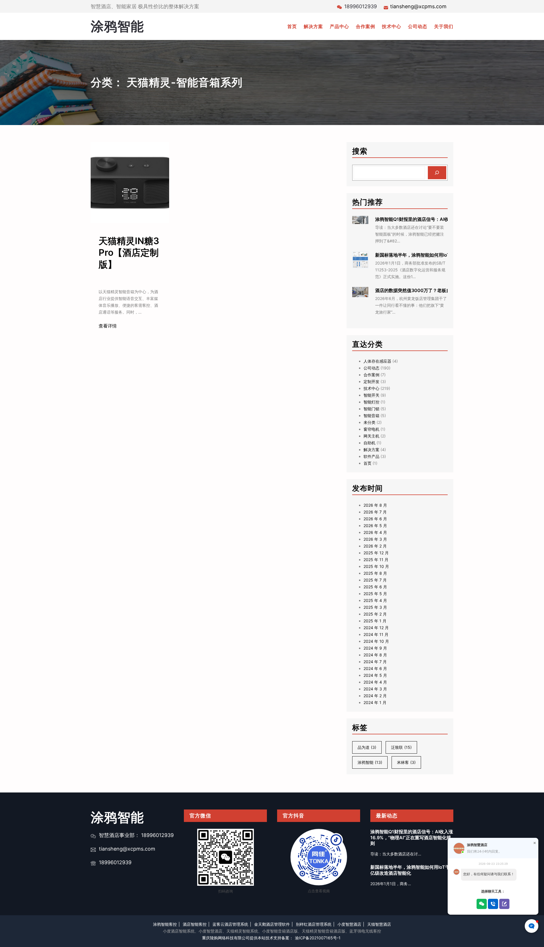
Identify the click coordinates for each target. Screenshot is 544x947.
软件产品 (371, 456)
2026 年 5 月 (375, 525)
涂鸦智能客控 (165, 924)
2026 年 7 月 (375, 512)
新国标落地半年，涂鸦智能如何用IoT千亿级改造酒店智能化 (435, 255)
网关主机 (371, 436)
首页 (367, 463)
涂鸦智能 (117, 26)
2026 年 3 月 (375, 539)
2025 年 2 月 (375, 614)
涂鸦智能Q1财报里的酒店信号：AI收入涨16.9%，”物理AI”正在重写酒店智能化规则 (411, 837)
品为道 (367, 747)
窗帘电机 (371, 429)
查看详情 (108, 326)
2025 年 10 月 (376, 566)
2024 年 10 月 (376, 641)
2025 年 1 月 (375, 620)
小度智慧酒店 (349, 924)
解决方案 (371, 449)
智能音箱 (371, 415)
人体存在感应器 (377, 361)
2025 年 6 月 (375, 586)
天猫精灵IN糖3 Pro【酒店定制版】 (129, 252)
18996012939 (115, 862)
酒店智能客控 (195, 924)
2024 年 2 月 (375, 695)
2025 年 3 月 (375, 607)
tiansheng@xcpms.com (418, 6)
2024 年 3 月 (375, 688)
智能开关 (371, 395)
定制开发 (371, 381)
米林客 (406, 762)
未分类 (369, 422)
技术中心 (371, 388)
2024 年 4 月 (375, 682)
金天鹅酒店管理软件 (272, 924)
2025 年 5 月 (375, 593)
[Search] (437, 172)
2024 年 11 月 (376, 634)
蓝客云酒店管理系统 (230, 924)
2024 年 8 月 (375, 654)
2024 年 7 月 (375, 661)
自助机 (369, 442)
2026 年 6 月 (375, 518)
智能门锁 (371, 408)
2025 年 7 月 (375, 580)
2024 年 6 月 (375, 668)
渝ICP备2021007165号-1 (318, 937)
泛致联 (401, 747)
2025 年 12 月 (376, 552)
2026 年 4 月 (375, 532)
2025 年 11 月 (376, 559)
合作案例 (371, 374)
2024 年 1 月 (375, 702)
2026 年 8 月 (375, 505)
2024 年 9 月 (375, 648)
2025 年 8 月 (375, 573)
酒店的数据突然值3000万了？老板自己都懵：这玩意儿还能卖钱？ (442, 290)
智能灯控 (371, 401)
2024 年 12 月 (376, 627)
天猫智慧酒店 (379, 924)
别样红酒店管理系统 (314, 924)
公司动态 (371, 367)
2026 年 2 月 (375, 546)
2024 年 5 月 (375, 675)
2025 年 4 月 (375, 600)
